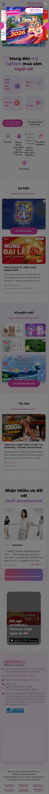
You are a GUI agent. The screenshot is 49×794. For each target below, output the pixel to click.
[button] (22, 44)
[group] (24, 25)
